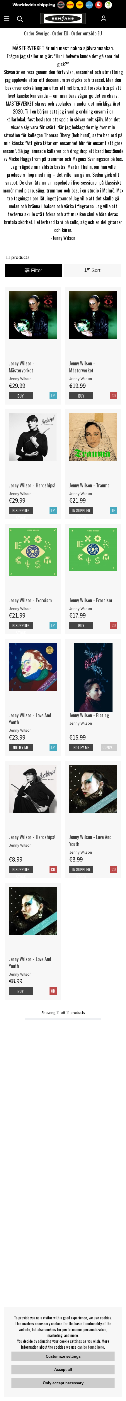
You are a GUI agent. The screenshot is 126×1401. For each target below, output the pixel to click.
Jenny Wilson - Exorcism (30, 600)
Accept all (63, 1369)
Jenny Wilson (20, 378)
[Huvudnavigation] (6, 19)
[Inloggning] (103, 19)
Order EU (60, 33)
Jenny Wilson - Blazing (89, 715)
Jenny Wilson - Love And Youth (30, 719)
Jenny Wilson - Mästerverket (22, 367)
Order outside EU (86, 33)
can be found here (90, 1347)
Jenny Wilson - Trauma (89, 485)
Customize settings (63, 1356)
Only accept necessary (63, 1383)
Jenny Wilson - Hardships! (32, 485)
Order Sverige (36, 33)
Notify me (20, 747)
